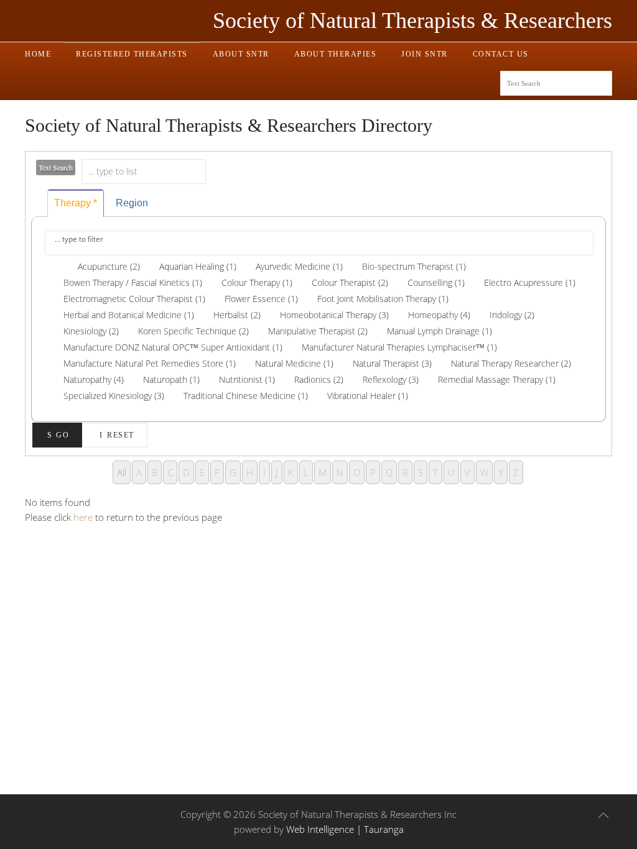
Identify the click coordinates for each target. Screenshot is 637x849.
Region (132, 203)
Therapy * (75, 203)
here (83, 517)
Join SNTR (424, 54)
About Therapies (335, 54)
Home (38, 54)
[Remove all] (53, 266)
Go (62, 435)
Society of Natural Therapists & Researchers (412, 20)
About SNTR (241, 54)
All (121, 472)
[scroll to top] (603, 815)
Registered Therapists (132, 54)
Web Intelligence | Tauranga (345, 829)
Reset (120, 435)
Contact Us (501, 54)
